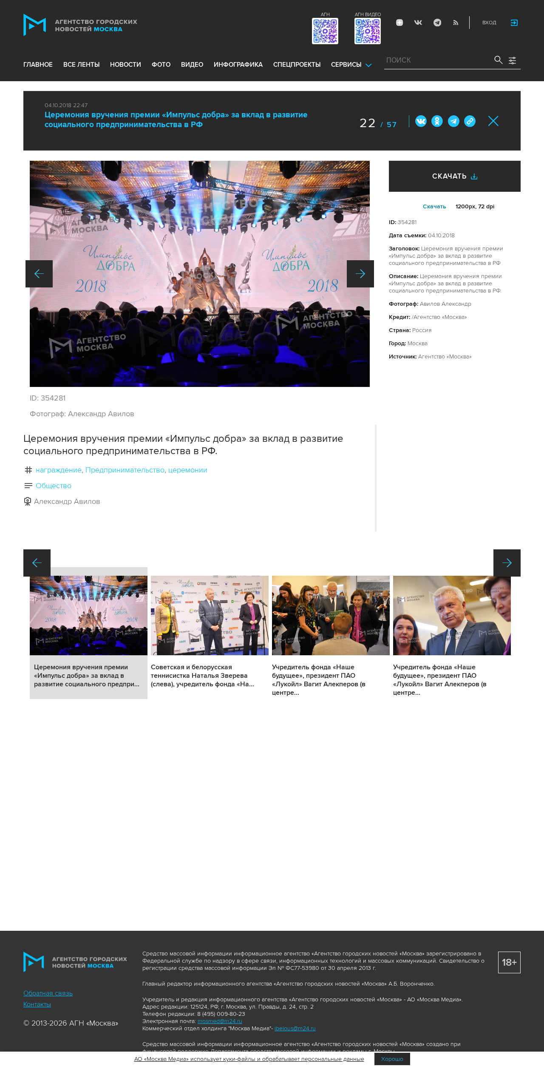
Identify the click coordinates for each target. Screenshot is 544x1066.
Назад (39, 273)
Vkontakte (418, 22)
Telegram (437, 22)
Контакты (37, 1004)
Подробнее (88, 633)
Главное (38, 64)
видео (192, 64)
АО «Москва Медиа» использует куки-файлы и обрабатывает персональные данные (249, 1059)
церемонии (187, 470)
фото (161, 64)
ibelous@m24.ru (295, 1028)
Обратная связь (48, 993)
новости (125, 64)
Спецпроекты (296, 64)
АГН (325, 14)
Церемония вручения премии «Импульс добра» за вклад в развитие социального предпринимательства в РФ (176, 120)
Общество (53, 485)
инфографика (238, 64)
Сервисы (346, 64)
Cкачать (434, 206)
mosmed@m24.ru (220, 1021)
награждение (59, 470)
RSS (455, 22)
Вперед (360, 273)
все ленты (81, 64)
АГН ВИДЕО (368, 14)
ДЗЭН (399, 22)
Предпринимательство (124, 470)
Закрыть (493, 121)
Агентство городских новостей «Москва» (96, 25)
